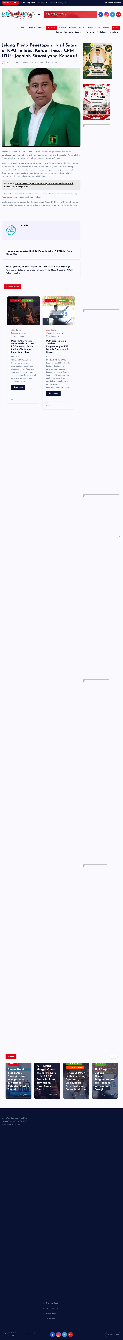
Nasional (51, 30)
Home (23, 30)
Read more (18, 390)
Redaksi (32, 30)
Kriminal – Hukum (77, 30)
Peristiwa (62, 30)
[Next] (115, 1059)
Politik (116, 30)
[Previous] (111, 1059)
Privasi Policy (51, 1316)
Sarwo (18, 333)
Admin (9, 65)
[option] (18, 1083)
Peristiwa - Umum (46, 1070)
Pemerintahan (94, 30)
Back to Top (114, 1337)
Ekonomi (106, 30)
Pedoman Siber (52, 1311)
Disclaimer (50, 1322)
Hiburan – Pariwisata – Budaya (68, 35)
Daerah (41, 30)
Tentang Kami (52, 1306)
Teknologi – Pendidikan (96, 35)
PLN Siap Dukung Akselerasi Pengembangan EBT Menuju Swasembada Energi (76, 1082)
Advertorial (114, 35)
